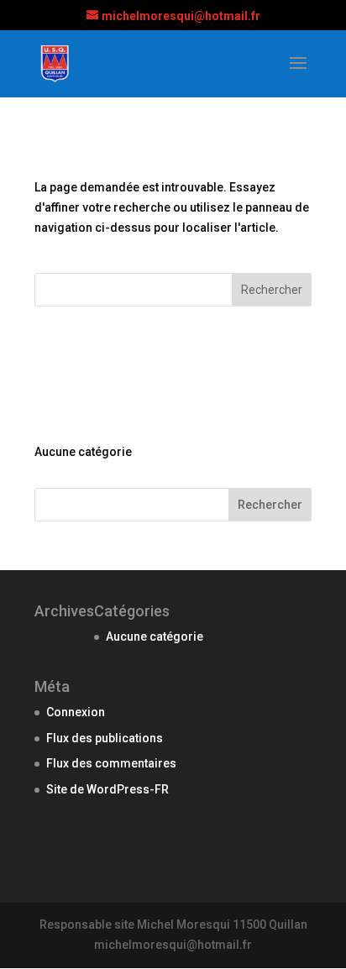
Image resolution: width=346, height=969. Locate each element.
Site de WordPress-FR (107, 789)
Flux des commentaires (111, 763)
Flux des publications (104, 738)
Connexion (75, 712)
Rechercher (270, 504)
